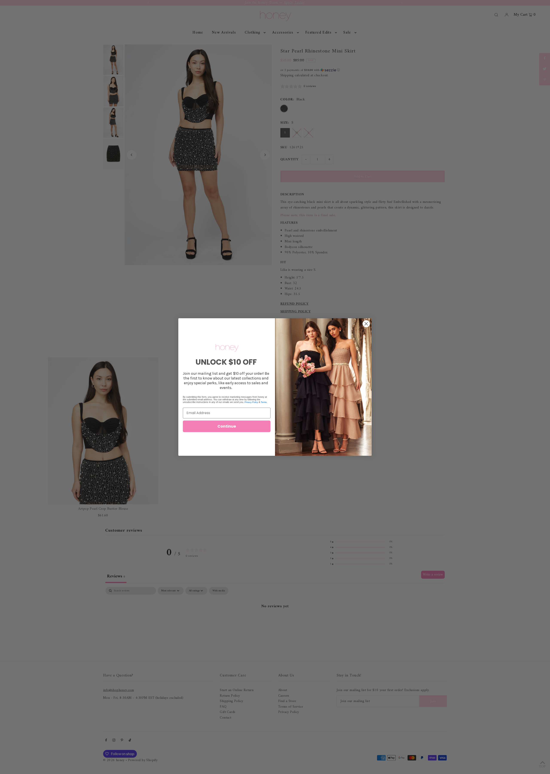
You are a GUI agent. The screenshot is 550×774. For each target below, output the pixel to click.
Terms (264, 402)
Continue (226, 426)
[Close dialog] (366, 323)
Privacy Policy (251, 402)
